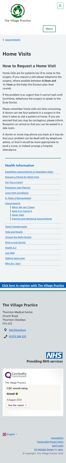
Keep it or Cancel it (22, 211)
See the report (16, 405)
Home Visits (18, 215)
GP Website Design (44, 449)
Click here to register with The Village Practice (33, 285)
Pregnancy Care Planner (17, 187)
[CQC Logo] (16, 378)
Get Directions (17, 330)
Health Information (19, 165)
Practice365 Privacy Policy (50, 441)
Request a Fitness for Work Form (22, 177)
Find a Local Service (15, 242)
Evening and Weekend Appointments (32, 218)
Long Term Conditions (17, 192)
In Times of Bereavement (18, 198)
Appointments (12, 39)
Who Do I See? (13, 263)
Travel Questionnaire (16, 226)
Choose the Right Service (18, 237)
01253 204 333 (17, 336)
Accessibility (57, 438)
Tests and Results (14, 231)
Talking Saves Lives (15, 258)
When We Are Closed (23, 207)
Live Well (10, 253)
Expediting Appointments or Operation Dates (29, 171)
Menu (49, 28)
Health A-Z (10, 247)
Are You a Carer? (14, 182)
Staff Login (57, 445)
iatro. (60, 449)
